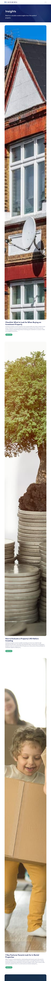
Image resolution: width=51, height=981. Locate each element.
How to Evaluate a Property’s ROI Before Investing (22, 639)
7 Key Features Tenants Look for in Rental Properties (22, 956)
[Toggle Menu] (46, 2)
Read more (8, 334)
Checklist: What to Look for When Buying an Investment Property (23, 323)
